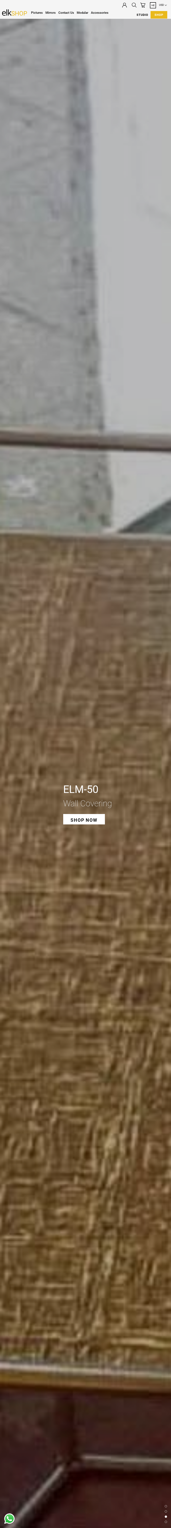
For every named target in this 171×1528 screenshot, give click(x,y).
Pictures (37, 13)
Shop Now (83, 820)
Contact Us (66, 13)
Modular (82, 13)
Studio (142, 14)
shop (159, 14)
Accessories (99, 13)
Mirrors (50, 13)
